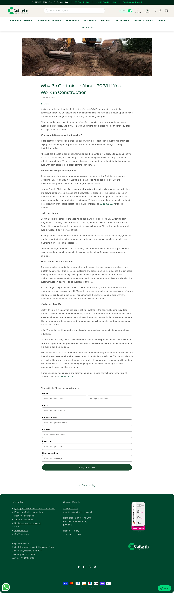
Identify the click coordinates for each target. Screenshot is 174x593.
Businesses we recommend (27, 523)
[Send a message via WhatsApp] (6, 587)
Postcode (46, 441)
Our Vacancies (21, 534)
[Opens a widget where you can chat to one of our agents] (164, 588)
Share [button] (46, 104)
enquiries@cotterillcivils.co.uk (77, 512)
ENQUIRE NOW (87, 467)
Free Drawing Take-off (132, 2)
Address (46, 429)
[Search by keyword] (47, 10)
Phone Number (49, 417)
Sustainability (21, 530)
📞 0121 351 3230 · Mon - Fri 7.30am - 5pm (50, 2)
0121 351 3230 (107, 204)
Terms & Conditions (24, 519)
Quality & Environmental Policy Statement (34, 508)
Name (45, 393)
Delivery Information (24, 516)
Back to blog (88, 485)
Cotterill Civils (89, 588)
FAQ (16, 527)
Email (45, 405)
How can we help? (51, 453)
